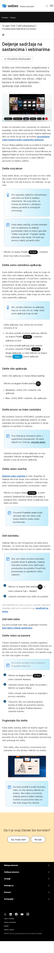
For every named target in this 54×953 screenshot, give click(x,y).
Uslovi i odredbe (9, 918)
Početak (5, 18)
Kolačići (6, 926)
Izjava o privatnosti (10, 922)
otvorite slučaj (38, 442)
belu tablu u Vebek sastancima (17, 628)
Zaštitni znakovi (9, 929)
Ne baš (38, 839)
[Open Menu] (51, 5)
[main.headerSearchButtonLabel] (47, 5)
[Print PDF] (4, 34)
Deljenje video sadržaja (13, 476)
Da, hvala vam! (18, 839)
